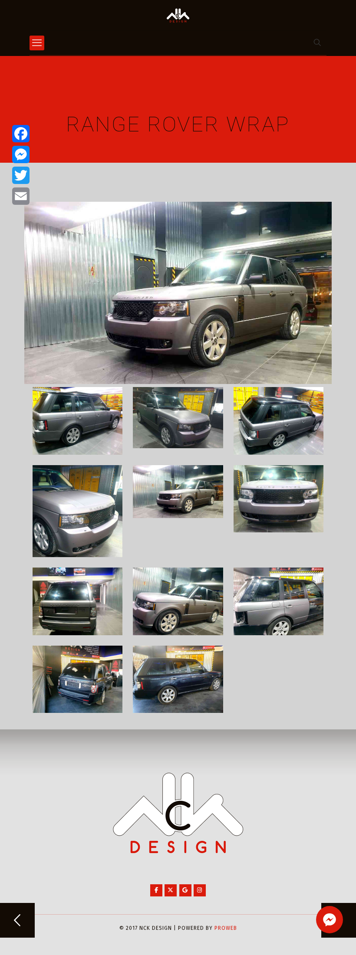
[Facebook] (20, 133)
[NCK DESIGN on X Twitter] (171, 890)
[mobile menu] (37, 43)
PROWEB (225, 928)
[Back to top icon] (314, 937)
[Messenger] (20, 154)
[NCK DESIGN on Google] (185, 890)
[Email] (20, 196)
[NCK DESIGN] (178, 15)
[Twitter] (20, 175)
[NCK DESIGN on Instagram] (200, 890)
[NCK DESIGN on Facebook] (156, 890)
